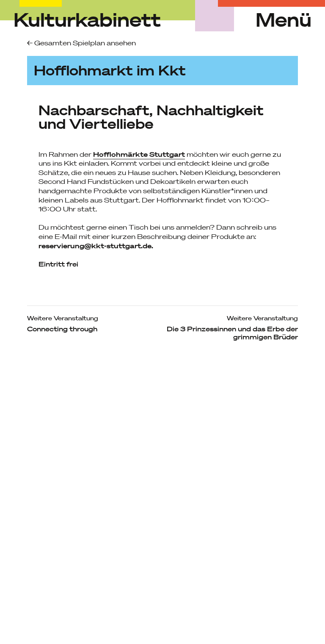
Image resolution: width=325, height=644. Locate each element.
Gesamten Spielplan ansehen (84, 43)
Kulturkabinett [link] (87, 19)
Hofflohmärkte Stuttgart (139, 154)
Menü (283, 20)
